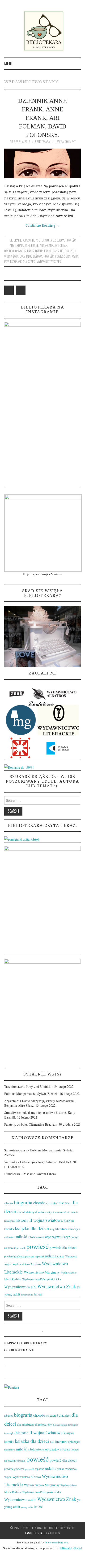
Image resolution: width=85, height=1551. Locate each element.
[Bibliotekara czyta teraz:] (21, 838)
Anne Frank (31, 245)
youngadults (27, 1294)
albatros (8, 1203)
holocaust (66, 251)
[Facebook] (9, 290)
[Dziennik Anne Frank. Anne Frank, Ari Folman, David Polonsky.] (42, 164)
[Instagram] (21, 290)
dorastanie (73, 1212)
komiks (9, 1229)
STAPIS (31, 261)
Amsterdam (16, 245)
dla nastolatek (60, 1212)
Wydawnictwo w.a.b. (20, 1286)
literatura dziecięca (51, 240)
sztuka (60, 1256)
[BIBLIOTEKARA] (42, 31)
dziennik (28, 251)
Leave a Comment (65, 141)
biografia (23, 1202)
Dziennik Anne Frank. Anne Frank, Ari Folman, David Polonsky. (42, 118)
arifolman (61, 245)
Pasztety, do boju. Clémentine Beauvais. (31, 1124)
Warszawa (70, 1256)
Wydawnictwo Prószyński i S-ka (41, 1279)
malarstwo (9, 1237)
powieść (49, 256)
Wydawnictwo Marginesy (42, 1272)
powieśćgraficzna (15, 261)
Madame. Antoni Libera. (40, 1174)
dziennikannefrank (47, 251)
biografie (15, 240)
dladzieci (65, 1203)
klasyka (69, 1220)
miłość (21, 1236)
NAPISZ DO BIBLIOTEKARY (25, 1343)
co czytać (52, 1203)
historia (22, 1220)
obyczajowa (53, 1236)
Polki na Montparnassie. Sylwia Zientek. (31, 1093)
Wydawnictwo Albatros (27, 1264)
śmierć (38, 1294)
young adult (12, 1294)
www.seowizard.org (56, 1542)
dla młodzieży (25, 1212)
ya (78, 1286)
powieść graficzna (66, 256)
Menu (9, 63)
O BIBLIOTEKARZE (19, 1350)
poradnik (21, 1248)
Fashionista (34, 1533)
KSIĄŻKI (27, 240)
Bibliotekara (42, 141)
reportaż (39, 1256)
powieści (71, 240)
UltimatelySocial (71, 1548)
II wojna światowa (46, 1220)
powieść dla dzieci (63, 1247)
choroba (39, 1202)
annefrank (46, 245)
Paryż (66, 1236)
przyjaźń (29, 1256)
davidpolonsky (13, 251)
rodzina (50, 1256)
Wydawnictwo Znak (56, 1286)
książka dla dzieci (32, 1228)
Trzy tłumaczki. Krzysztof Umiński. (28, 1086)
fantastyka (9, 1220)
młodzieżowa (34, 256)
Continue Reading (43, 225)
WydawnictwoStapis (49, 261)
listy (34, 240)
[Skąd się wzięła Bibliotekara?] (42, 636)
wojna (8, 1264)
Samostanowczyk (15, 1150)
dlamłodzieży (43, 1212)
